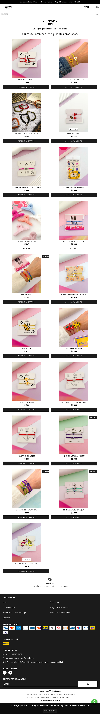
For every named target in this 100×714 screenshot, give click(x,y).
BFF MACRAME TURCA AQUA (73, 510)
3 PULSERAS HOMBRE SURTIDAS (26, 134)
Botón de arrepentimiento (50, 700)
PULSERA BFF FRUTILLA (73, 348)
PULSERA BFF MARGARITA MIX (74, 80)
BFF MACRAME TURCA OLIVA (26, 510)
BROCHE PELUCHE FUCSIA (26, 241)
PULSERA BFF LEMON (26, 402)
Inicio (5, 602)
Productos (54, 602)
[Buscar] (97, 14)
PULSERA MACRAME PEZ (26, 456)
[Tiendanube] (50, 692)
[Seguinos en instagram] (5, 673)
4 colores (73, 129)
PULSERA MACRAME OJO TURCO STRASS (26, 187)
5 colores (26, 559)
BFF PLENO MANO (73, 134)
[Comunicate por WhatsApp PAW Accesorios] (94, 702)
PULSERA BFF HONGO (26, 80)
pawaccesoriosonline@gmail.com (20, 658)
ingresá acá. (69, 698)
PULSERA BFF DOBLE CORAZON (26, 564)
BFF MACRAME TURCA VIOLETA (74, 456)
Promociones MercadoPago (14, 612)
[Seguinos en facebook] (10, 673)
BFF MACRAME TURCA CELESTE (74, 241)
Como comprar (9, 607)
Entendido (50, 711)
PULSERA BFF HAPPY (26, 348)
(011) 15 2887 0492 (14, 654)
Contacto (6, 617)
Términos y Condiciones (60, 612)
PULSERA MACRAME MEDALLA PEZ (73, 402)
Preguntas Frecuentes (59, 607)
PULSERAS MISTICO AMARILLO (74, 187)
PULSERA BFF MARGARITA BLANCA (73, 295)
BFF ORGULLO (26, 295)
